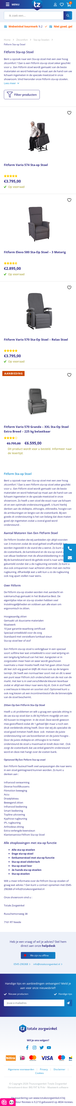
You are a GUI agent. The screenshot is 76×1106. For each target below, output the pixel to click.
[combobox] (34, 15)
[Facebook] (27, 1047)
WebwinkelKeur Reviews (17, 1102)
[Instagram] (34, 1047)
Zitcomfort (22, 39)
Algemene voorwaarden (21, 1069)
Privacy (44, 1069)
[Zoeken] (68, 15)
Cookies (39, 1073)
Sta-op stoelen (21, 873)
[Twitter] (42, 1047)
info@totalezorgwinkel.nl (46, 964)
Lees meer (10, 83)
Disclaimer (59, 1069)
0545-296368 (21, 964)
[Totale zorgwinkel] (37, 4)
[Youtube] (49, 1047)
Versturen (68, 1003)
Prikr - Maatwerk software (54, 1087)
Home (7, 39)
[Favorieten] (62, 4)
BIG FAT (33, 1087)
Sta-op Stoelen (41, 39)
